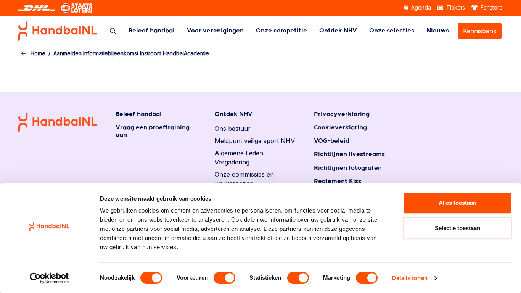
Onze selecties (391, 31)
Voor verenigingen (215, 31)
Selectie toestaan (457, 228)
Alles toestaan (457, 203)
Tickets (455, 7)
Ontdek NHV (338, 31)
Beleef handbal (152, 31)
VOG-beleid (331, 141)
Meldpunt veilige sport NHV (255, 141)
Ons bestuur (233, 128)
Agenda (420, 7)
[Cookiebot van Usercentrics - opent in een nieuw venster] (49, 278)
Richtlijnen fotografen (348, 168)
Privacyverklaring (342, 114)
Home (38, 53)
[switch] (224, 278)
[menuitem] (151, 31)
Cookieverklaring (340, 127)
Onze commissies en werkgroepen (244, 179)
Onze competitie (281, 31)
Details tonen (409, 278)
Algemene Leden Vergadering (239, 157)
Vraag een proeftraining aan (153, 131)
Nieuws (437, 31)
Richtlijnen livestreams (349, 154)
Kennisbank (480, 31)
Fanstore (491, 7)
